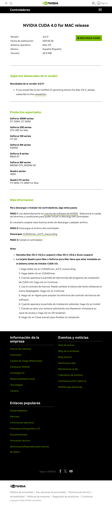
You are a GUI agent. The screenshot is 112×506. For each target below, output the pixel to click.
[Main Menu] (6, 3)
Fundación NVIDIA (20, 366)
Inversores (15, 354)
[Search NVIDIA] (11, 2)
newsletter (40, 94)
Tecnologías (16, 384)
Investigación (17, 372)
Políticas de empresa (38, 496)
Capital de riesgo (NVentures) (26, 360)
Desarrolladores (18, 410)
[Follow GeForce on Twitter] (65, 471)
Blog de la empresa (68, 351)
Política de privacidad (21, 492)
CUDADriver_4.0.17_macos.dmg (40, 234)
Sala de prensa (66, 345)
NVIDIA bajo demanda (70, 386)
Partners (14, 416)
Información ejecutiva (22, 422)
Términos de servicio (79, 492)
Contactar (87, 496)
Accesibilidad (17, 496)
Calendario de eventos (70, 375)
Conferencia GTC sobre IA (72, 381)
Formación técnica (20, 440)
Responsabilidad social (22, 378)
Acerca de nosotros (20, 348)
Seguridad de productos (66, 496)
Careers (14, 390)
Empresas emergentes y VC (25, 428)
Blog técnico (65, 357)
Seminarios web (67, 363)
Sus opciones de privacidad (51, 492)
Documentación (18, 434)
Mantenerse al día (68, 369)
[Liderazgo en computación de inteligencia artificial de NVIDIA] (50, 3)
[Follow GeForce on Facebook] (60, 471)
